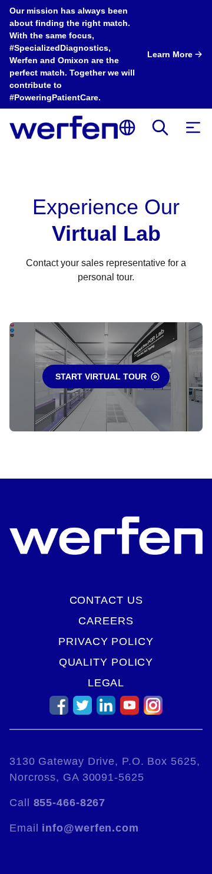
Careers (105, 621)
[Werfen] (63, 127)
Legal (106, 683)
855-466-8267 (70, 802)
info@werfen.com (90, 828)
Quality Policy (106, 662)
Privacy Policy (106, 641)
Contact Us (106, 600)
